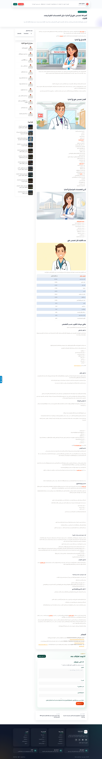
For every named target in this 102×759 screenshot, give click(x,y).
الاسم (82, 680)
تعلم (83, 742)
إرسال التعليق (79, 703)
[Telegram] (82, 739)
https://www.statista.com (79, 642)
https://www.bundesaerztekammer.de (77, 639)
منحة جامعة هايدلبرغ (77, 445)
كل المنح (61, 734)
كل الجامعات (60, 737)
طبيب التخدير (79, 470)
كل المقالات (60, 741)
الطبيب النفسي (71, 615)
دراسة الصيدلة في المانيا (77, 365)
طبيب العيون (84, 486)
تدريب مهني (38, 4)
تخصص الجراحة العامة (80, 221)
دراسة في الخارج (54, 4)
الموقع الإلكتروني (81, 692)
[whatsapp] (79, 739)
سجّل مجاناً (21, 4)
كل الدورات (60, 739)
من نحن (25, 734)
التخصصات (48, 4)
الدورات (64, 4)
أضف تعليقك (40, 656)
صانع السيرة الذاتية (41, 743)
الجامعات (59, 4)
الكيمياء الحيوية (81, 139)
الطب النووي (81, 163)
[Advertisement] (61, 78)
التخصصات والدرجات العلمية (82, 11)
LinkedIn (19, 33)
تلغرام (15, 4)
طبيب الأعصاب (42, 562)
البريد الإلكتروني (80, 686)
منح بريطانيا (25, 737)
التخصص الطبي (82, 276)
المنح (68, 4)
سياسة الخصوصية (41, 739)
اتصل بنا (43, 741)
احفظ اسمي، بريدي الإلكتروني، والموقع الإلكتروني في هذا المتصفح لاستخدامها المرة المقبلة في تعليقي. (65, 700)
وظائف (81, 173)
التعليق (82, 667)
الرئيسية (86, 742)
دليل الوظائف (43, 4)
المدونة (34, 4)
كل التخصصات (60, 743)
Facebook (26, 33)
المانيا (80, 742)
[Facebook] (86, 739)
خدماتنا (43, 737)
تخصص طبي (82, 31)
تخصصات (61, 36)
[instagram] (76, 739)
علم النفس (51, 615)
